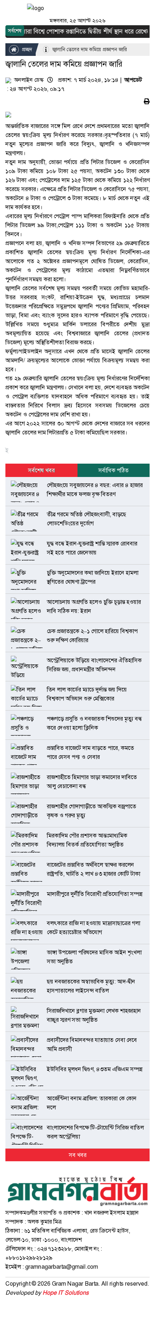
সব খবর (78, 1155)
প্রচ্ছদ (26, 49)
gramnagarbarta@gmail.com (61, 1266)
